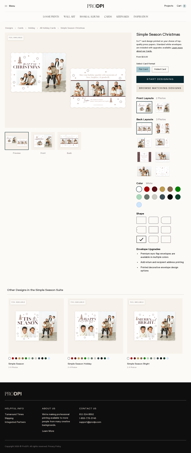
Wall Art (69, 16)
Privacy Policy (54, 447)
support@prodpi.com (90, 422)
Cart (181, 6)
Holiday (31, 28)
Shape (140, 214)
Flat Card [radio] (143, 69)
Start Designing (160, 79)
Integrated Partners (15, 422)
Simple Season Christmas (73, 28)
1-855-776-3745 (87, 418)
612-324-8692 (86, 414)
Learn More (48, 431)
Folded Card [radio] (160, 69)
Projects (168, 6)
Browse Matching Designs (160, 88)
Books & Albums (90, 16)
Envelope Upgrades (148, 249)
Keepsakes (123, 16)
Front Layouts (151, 98)
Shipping (9, 418)
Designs (9, 28)
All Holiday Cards (48, 28)
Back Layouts (151, 119)
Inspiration (141, 16)
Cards (108, 16)
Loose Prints (51, 16)
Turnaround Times (14, 414)
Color (144, 183)
